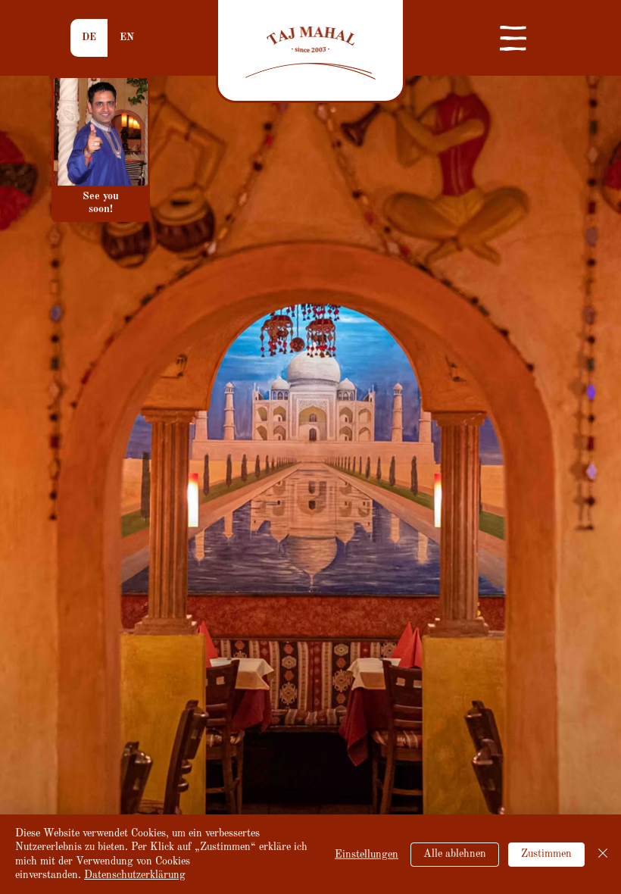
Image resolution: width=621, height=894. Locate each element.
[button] (513, 38)
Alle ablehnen (454, 854)
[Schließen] (603, 854)
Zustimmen (546, 854)
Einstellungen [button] (366, 854)
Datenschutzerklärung (135, 875)
